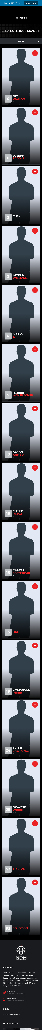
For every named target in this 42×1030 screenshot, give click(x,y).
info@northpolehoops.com (15, 993)
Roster (21, 41)
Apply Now (31, 3)
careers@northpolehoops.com (16, 1000)
